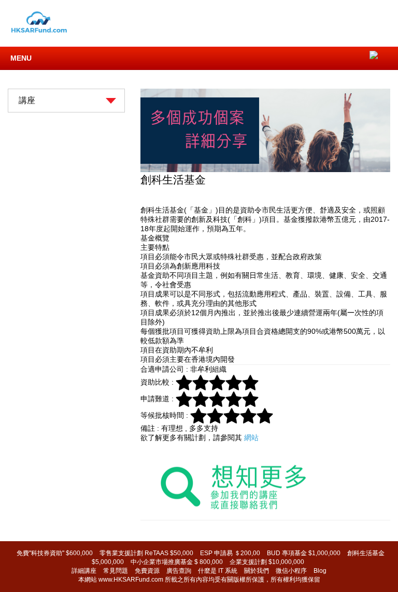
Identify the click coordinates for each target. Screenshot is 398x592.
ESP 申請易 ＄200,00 (230, 553)
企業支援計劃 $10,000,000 (267, 562)
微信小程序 (291, 570)
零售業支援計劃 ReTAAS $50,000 (146, 553)
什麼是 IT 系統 (217, 570)
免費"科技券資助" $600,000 (55, 553)
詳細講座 (84, 570)
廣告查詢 (178, 570)
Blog (320, 570)
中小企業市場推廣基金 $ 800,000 (177, 562)
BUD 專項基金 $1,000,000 (303, 553)
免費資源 (147, 570)
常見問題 (115, 570)
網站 (250, 437)
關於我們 (256, 570)
